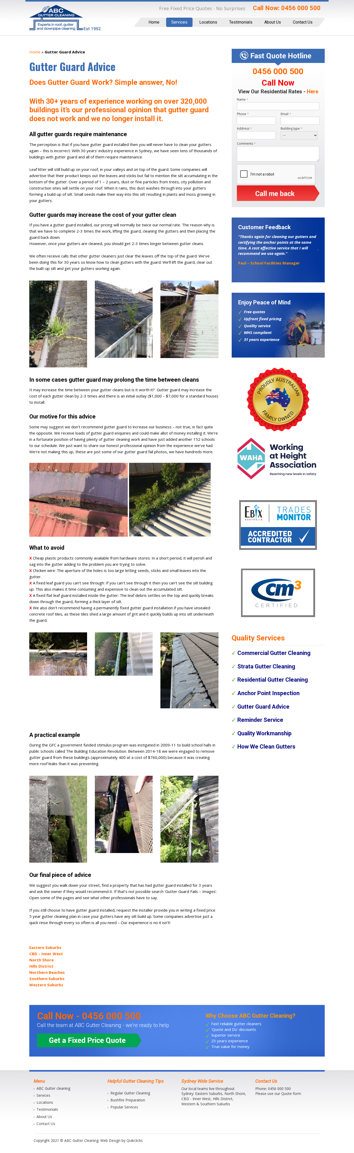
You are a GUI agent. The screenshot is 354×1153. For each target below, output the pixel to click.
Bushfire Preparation (127, 1100)
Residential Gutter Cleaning (272, 679)
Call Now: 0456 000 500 (287, 8)
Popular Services (124, 1107)
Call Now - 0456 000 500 (89, 1016)
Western (188, 1103)
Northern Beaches (47, 972)
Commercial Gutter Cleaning (273, 653)
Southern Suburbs (47, 978)
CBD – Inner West (46, 953)
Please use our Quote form (278, 1093)
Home (153, 22)
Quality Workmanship (264, 733)
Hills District (41, 966)
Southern (208, 1103)
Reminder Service (260, 720)
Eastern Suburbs (45, 947)
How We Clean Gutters (266, 746)
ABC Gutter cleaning (53, 1088)
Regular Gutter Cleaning (130, 1093)
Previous (230, 257)
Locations (208, 22)
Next (326, 257)
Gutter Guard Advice (263, 706)
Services (179, 22)
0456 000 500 (279, 1088)
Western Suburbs (46, 984)
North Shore (41, 959)
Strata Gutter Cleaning (266, 666)
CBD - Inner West (196, 1098)
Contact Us (303, 22)
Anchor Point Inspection (268, 693)
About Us (272, 22)
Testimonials (240, 22)
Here (312, 91)
